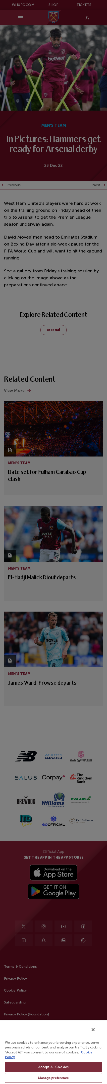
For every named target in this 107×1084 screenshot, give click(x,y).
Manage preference (53, 1078)
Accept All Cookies (53, 1067)
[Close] (93, 1029)
